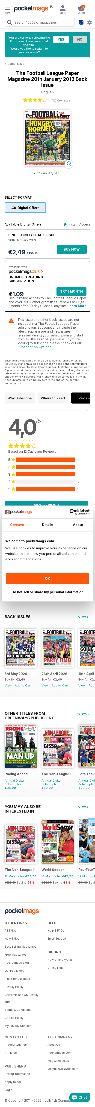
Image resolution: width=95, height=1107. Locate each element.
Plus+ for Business (17, 978)
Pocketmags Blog (17, 962)
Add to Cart (23, 685)
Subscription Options (34, 347)
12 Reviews (61, 100)
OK (47, 578)
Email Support (57, 938)
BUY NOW (72, 249)
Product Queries (16, 1044)
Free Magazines (16, 954)
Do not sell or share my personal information (47, 592)
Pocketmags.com (59, 1052)
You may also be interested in (23, 806)
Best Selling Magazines (20, 946)
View (8, 685)
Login (8, 1090)
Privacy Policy (14, 986)
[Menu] (7, 8)
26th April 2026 (54, 674)
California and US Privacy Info (22, 998)
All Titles (10, 930)
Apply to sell (13, 1082)
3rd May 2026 (16, 674)
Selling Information (17, 1074)
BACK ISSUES (17, 616)
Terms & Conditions (18, 1009)
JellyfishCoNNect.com (63, 1068)
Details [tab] (47, 525)
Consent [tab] (17, 525)
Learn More (77, 306)
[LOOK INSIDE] (47, 165)
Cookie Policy (14, 1017)
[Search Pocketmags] (9, 23)
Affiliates (11, 1052)
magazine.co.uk (58, 1060)
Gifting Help (56, 967)
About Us (54, 1044)
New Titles (12, 938)
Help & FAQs (56, 930)
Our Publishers (14, 970)
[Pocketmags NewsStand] (30, 9)
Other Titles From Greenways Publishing (30, 713)
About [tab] (78, 525)
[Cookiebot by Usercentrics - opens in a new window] (69, 512)
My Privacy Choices (18, 1026)
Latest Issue (16, 63)
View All (84, 617)
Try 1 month (71, 291)
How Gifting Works (60, 959)
